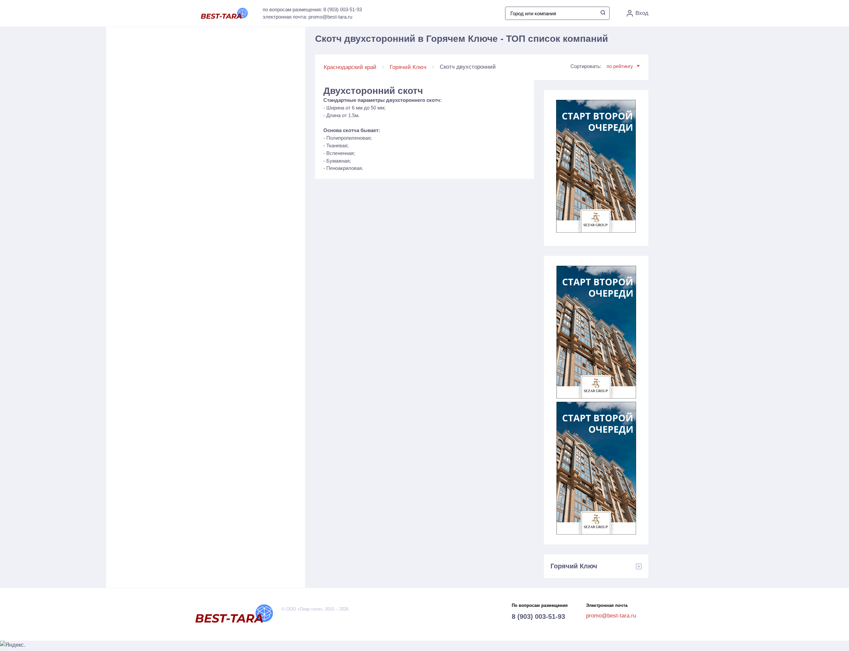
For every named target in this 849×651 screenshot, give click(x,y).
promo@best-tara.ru (611, 616)
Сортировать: (601, 66)
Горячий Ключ (408, 67)
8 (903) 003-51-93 (538, 616)
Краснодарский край (350, 67)
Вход (641, 13)
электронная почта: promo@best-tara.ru (307, 17)
